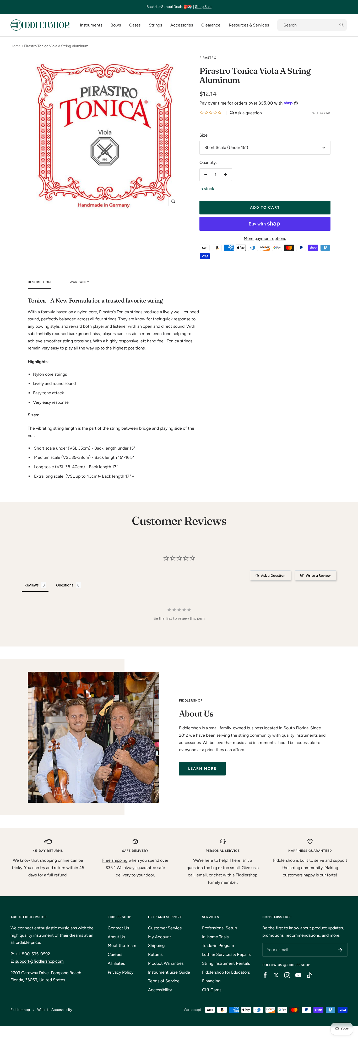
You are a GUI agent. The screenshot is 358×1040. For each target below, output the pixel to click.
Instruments (91, 25)
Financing (211, 980)
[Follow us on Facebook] (262, 975)
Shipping (156, 945)
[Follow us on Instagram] (284, 975)
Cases (134, 25)
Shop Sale (203, 6)
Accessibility (160, 989)
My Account (159, 936)
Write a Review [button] (318, 575)
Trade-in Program (218, 945)
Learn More (202, 768)
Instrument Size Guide (169, 972)
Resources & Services (249, 25)
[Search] (312, 25)
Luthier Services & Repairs (226, 954)
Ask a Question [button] (273, 575)
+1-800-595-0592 (32, 953)
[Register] (340, 950)
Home (15, 46)
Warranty (79, 282)
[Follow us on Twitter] (273, 975)
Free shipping (114, 860)
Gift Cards (211, 989)
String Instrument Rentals (226, 963)
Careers (115, 954)
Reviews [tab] (31, 585)
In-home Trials (215, 936)
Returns (155, 954)
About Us (116, 936)
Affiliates (116, 963)
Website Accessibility (54, 1009)
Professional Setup (219, 927)
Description (39, 282)
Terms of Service (164, 980)
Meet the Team (122, 945)
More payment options (265, 238)
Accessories (181, 25)
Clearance (210, 25)
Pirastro (207, 58)
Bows (116, 25)
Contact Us (118, 927)
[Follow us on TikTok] (306, 975)
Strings (155, 25)
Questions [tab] (64, 585)
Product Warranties (165, 963)
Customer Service (165, 927)
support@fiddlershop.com (39, 961)
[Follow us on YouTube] (295, 975)
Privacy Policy (120, 972)
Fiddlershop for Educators (226, 972)
